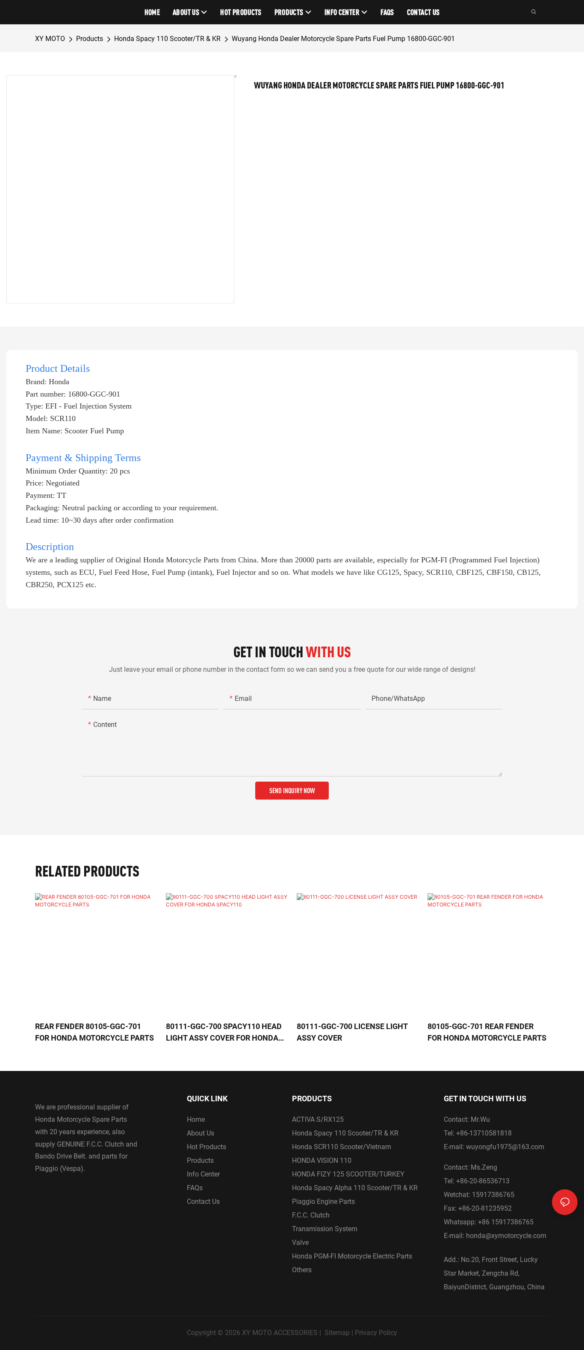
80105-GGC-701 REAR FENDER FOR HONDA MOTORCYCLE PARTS (487, 1032)
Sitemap (337, 1333)
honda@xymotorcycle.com (506, 1236)
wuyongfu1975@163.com (505, 1147)
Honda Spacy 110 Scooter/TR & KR (167, 39)
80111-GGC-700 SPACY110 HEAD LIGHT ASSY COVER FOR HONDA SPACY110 (224, 1033)
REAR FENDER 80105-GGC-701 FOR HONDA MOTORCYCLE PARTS (94, 1032)
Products (89, 39)
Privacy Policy (376, 1333)
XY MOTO (50, 39)
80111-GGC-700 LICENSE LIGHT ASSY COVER (352, 1032)
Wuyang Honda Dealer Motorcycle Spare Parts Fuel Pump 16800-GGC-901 (343, 39)
